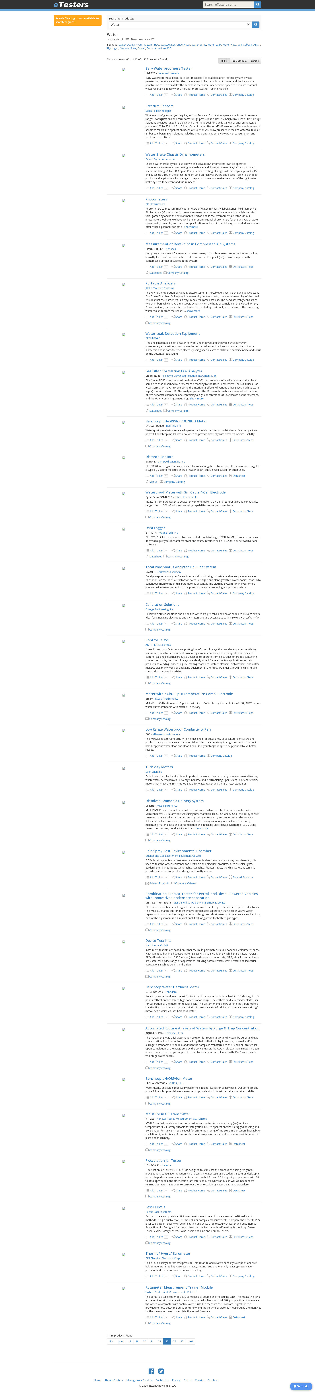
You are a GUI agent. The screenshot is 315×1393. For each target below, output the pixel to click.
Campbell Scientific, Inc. (171, 461)
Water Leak (214, 44)
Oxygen (124, 48)
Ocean (141, 48)
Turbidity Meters (159, 767)
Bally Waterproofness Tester (168, 68)
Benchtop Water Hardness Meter (172, 987)
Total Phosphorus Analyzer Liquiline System (180, 567)
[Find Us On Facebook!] (151, 1371)
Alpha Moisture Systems (159, 288)
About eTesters (114, 1380)
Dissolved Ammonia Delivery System (174, 801)
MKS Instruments (167, 805)
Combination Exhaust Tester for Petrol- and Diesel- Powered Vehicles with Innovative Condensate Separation (201, 895)
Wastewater (168, 44)
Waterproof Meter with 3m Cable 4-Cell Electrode (185, 492)
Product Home (196, 94)
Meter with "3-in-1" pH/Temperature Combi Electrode (189, 694)
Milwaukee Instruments (166, 734)
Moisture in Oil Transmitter (167, 1114)
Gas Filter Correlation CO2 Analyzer (173, 371)
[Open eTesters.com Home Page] (71, 4)
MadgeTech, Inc (168, 532)
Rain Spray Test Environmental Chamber (178, 851)
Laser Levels (155, 1207)
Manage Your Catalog (139, 1380)
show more (191, 227)
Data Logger (155, 528)
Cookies (200, 1380)
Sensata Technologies (158, 110)
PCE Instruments (155, 204)
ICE (169, 48)
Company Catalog (243, 94)
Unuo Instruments (168, 73)
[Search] (257, 4)
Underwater (183, 44)
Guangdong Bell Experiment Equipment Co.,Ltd (173, 855)
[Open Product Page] (124, 69)
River (133, 48)
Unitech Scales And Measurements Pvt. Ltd (170, 1292)
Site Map (213, 1380)
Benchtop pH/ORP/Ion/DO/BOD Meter (176, 421)
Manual (153, 481)
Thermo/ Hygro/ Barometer (167, 1253)
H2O (156, 44)
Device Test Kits (158, 940)
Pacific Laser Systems (158, 1211)
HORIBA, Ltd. (174, 426)
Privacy (176, 1380)
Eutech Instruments (185, 497)
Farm (150, 48)
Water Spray (199, 44)
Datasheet (155, 272)
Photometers (156, 199)
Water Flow (229, 44)
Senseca (171, 249)
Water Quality (127, 44)
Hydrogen (112, 48)
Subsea (247, 44)
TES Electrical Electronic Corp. (162, 1258)
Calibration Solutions (162, 604)
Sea (240, 44)
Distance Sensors (159, 456)
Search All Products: (121, 18)
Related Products (243, 877)
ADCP (256, 44)
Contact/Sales (219, 94)
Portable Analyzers (160, 283)
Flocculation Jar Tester (163, 1160)
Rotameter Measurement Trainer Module (179, 1287)
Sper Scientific (153, 771)
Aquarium (160, 48)
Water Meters (144, 44)
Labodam (171, 992)
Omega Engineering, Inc (159, 609)
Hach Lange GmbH (156, 945)
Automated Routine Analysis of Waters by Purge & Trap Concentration (202, 1028)
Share (178, 94)
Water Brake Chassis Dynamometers (175, 154)
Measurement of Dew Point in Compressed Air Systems (190, 244)
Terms (188, 1380)
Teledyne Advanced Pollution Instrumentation (190, 375)
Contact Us (162, 1380)
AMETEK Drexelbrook (158, 645)
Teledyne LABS (174, 1033)
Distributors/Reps (243, 266)
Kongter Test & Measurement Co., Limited (182, 1118)
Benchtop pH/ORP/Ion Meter (168, 1078)
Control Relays (157, 640)
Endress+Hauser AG (169, 571)
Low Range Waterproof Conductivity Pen (178, 729)
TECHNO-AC (152, 338)
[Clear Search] (248, 25)
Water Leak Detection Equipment (172, 333)
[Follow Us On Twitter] (161, 1371)
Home (97, 1380)
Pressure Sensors (159, 106)
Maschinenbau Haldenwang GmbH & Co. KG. (199, 902)
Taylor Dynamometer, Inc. (160, 159)
